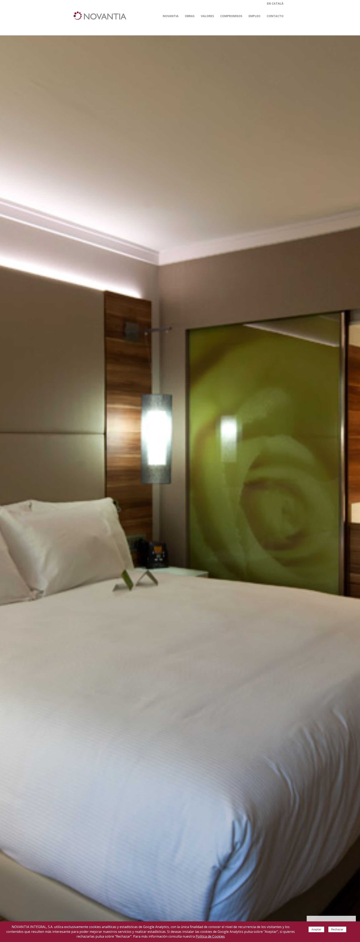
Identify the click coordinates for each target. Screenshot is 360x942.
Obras (190, 16)
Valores (207, 16)
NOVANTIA (171, 16)
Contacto (275, 16)
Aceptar (316, 929)
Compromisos (231, 16)
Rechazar (337, 929)
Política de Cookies (210, 936)
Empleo (254, 16)
